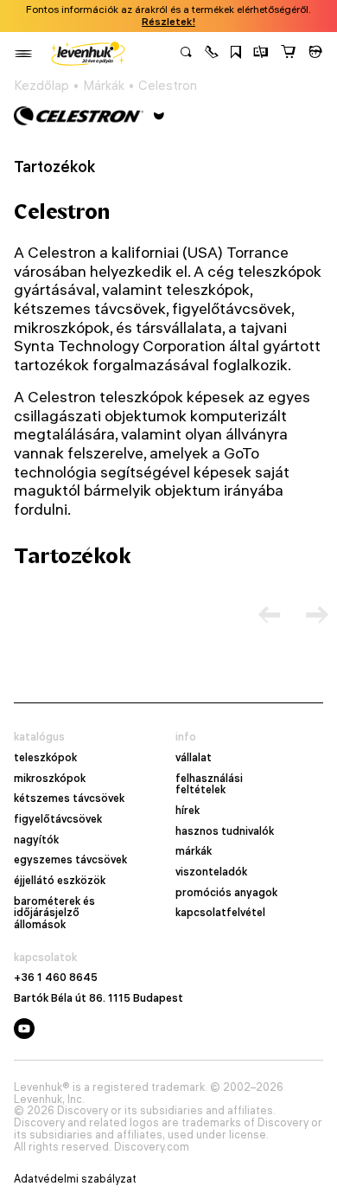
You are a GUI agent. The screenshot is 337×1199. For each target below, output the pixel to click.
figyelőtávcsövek (58, 819)
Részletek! (168, 22)
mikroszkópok (50, 779)
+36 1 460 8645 (56, 977)
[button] (211, 53)
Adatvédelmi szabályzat (75, 1179)
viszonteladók (211, 872)
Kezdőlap (41, 85)
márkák (193, 851)
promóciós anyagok (226, 893)
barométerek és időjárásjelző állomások (54, 913)
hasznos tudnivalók (224, 831)
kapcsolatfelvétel (220, 913)
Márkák (103, 85)
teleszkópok (45, 758)
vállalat (193, 758)
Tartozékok (54, 166)
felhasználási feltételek (209, 784)
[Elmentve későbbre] (236, 53)
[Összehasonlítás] (261, 53)
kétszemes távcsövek (69, 798)
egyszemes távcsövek (70, 860)
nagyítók (36, 840)
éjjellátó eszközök (59, 881)
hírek (187, 811)
